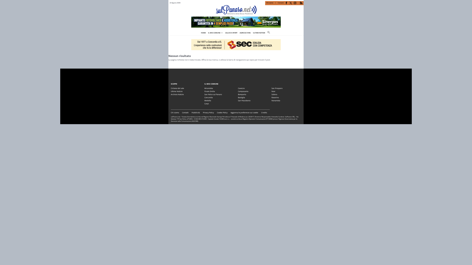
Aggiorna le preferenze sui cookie (244, 112)
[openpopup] (302, 33)
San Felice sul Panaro (213, 94)
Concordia (208, 97)
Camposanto (243, 91)
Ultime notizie (259, 33)
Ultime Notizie (177, 91)
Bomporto (242, 94)
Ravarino (275, 97)
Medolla (207, 100)
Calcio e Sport (231, 33)
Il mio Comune (214, 33)
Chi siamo (269, 3)
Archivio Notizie (177, 94)
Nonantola (276, 100)
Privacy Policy (208, 112)
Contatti (281, 3)
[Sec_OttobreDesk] (236, 44)
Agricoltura (245, 33)
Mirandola (208, 88)
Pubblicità (196, 112)
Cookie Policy (222, 112)
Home (203, 33)
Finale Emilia (209, 91)
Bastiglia (241, 97)
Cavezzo (241, 88)
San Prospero (277, 88)
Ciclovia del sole (177, 88)
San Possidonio (244, 100)
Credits (264, 112)
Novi (273, 91)
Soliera (274, 94)
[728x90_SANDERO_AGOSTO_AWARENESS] (236, 27)
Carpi (206, 103)
